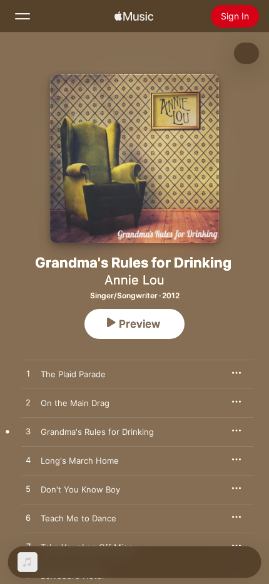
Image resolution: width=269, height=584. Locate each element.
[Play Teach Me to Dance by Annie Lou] (28, 518)
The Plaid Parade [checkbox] (73, 374)
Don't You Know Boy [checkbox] (80, 489)
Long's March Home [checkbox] (80, 461)
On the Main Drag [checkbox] (75, 403)
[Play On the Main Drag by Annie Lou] (28, 403)
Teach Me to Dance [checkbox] (78, 518)
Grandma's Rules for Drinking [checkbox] (97, 432)
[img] (133, 16)
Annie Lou (134, 280)
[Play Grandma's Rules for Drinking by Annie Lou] (28, 431)
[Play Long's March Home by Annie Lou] (28, 460)
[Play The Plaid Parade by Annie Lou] (28, 374)
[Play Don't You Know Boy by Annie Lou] (28, 489)
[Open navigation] (22, 16)
